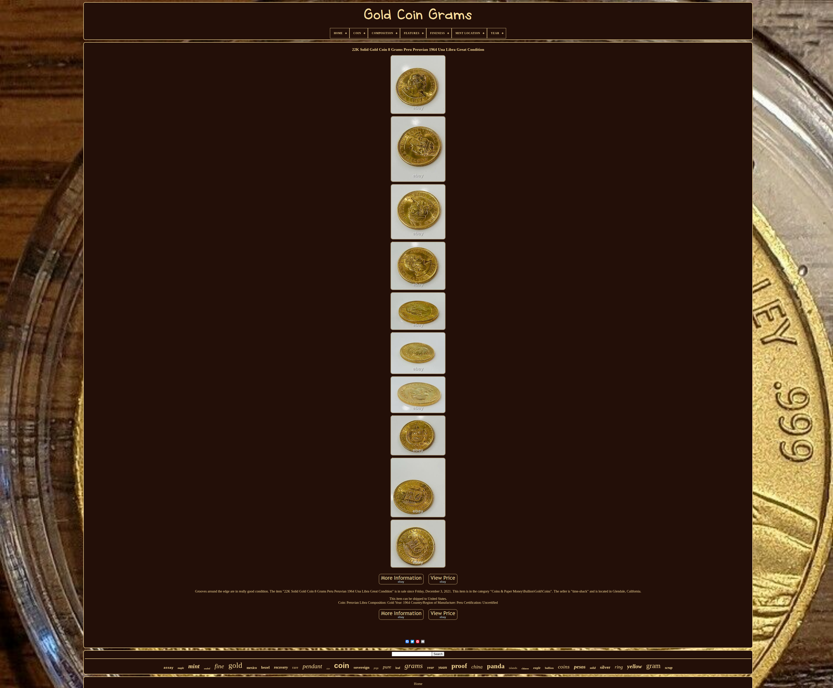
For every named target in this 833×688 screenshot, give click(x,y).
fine (219, 666)
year (430, 667)
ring (619, 667)
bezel (265, 667)
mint (194, 666)
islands (513, 668)
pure (387, 667)
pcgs (376, 668)
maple (181, 668)
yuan (442, 667)
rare (295, 667)
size (328, 668)
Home (418, 684)
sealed (207, 668)
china (477, 667)
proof (459, 666)
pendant (312, 666)
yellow (634, 666)
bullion (549, 668)
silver (605, 667)
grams (414, 666)
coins (564, 667)
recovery (281, 667)
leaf (397, 668)
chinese (525, 668)
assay (168, 668)
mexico (252, 668)
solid (593, 668)
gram (653, 666)
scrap (668, 668)
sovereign (361, 667)
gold (235, 665)
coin (341, 665)
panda (496, 666)
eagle (537, 668)
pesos (579, 667)
